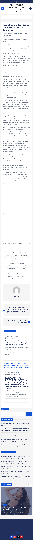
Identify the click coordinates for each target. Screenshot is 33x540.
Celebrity (9, 255)
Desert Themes (17, 532)
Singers (24, 276)
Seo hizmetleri (4, 466)
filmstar (27, 258)
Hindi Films (15, 260)
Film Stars (7, 258)
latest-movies (19, 266)
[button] (28, 485)
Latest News (21, 263)
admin (5, 33)
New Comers (22, 271)
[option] (16, 501)
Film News (24, 255)
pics (24, 273)
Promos (17, 276)
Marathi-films (12, 268)
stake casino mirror (5, 476)
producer (10, 276)
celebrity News (12, 33)
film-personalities (17, 258)
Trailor (13, 279)
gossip (8, 260)
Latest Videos (8, 266)
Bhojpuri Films (23, 252)
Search (6, 409)
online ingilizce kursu (6, 456)
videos (20, 279)
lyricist (27, 266)
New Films (10, 273)
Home (3, 16)
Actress (15, 252)
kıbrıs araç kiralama (6, 461)
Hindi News (24, 260)
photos (18, 273)
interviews (12, 263)
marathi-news (22, 268)
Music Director (12, 271)
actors (8, 252)
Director (17, 255)
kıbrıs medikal (4, 471)
